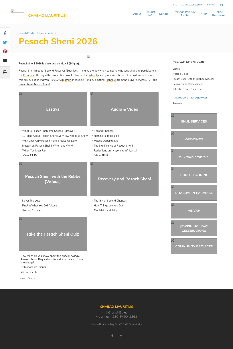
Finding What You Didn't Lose (39, 205)
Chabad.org (108, 324)
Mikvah (193, 210)
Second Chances (104, 131)
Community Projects (194, 246)
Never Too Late (31, 200)
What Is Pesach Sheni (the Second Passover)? (49, 131)
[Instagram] (120, 335)
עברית (203, 13)
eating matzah (40, 80)
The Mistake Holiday (106, 210)
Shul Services (194, 121)
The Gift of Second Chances (110, 200)
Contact (211, 5)
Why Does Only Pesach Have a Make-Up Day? (49, 140)
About (137, 13)
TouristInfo (151, 13)
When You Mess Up (34, 150)
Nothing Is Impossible (106, 135)
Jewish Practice (28, 32)
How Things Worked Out (108, 205)
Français (177, 103)
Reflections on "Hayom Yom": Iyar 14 (115, 150)
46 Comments (29, 272)
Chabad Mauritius (47, 15)
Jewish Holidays (47, 32)
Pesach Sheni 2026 (188, 62)
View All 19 (30, 155)
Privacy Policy (135, 324)
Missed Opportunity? (106, 140)
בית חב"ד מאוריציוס (194, 157)
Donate (163, 13)
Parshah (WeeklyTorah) (185, 13)
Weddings (194, 139)
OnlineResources (218, 13)
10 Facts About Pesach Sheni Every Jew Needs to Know (55, 135)
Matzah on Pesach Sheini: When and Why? (47, 145)
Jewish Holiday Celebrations (194, 228)
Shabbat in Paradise (194, 193)
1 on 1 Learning (194, 175)
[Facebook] (112, 335)
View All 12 (101, 155)
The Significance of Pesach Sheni (113, 145)
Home (174, 5)
